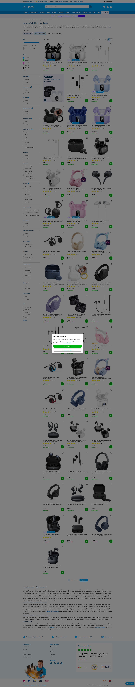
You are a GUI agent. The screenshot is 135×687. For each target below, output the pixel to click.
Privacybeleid (67, 342)
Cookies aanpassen (68, 350)
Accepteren (68, 346)
